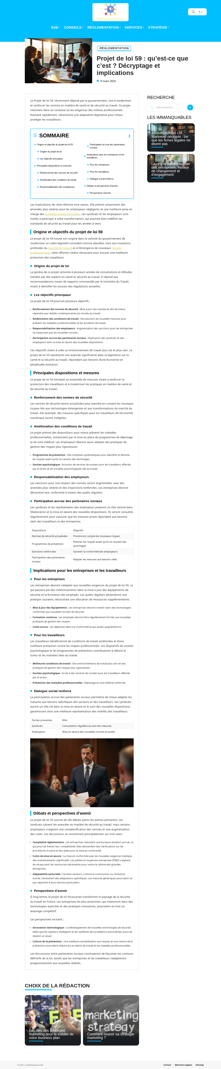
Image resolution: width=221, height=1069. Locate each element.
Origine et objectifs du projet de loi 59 (55, 144)
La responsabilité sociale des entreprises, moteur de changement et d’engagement (170, 169)
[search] (193, 11)
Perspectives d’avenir (100, 193)
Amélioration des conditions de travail (58, 180)
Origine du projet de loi (51, 151)
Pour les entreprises (99, 164)
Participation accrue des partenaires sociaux (107, 146)
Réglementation (114, 48)
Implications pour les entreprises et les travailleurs (105, 156)
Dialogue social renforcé (101, 178)
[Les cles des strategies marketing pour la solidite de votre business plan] (53, 1020)
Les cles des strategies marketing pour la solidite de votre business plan (51, 1034)
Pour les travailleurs (99, 171)
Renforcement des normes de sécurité (59, 172)
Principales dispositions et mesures (54, 165)
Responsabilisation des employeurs (57, 187)
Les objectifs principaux (51, 158)
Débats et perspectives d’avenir (102, 186)
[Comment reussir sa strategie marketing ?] (111, 1020)
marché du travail (60, 248)
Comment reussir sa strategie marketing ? (110, 1036)
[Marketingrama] (110, 12)
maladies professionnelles (62, 214)
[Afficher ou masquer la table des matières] (100, 136)
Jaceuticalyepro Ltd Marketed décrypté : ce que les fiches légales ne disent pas (170, 138)
